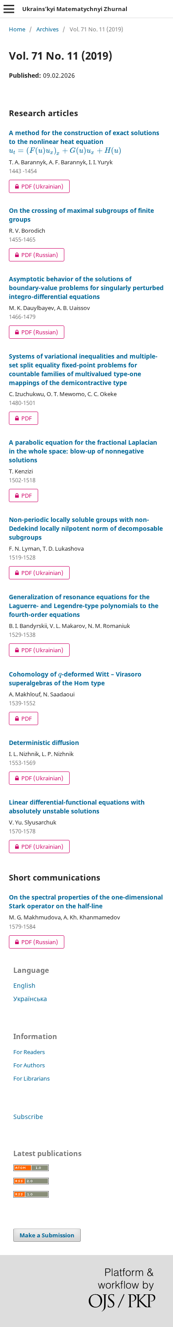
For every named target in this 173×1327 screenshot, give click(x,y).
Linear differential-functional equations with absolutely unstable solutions (77, 806)
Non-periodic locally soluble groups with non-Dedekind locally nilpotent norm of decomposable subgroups (86, 528)
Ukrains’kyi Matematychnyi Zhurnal (74, 9)
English (24, 985)
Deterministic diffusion (44, 742)
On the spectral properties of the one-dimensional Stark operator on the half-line (86, 901)
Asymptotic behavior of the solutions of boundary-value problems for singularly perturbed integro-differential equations (86, 288)
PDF (20, 418)
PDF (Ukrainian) (36, 186)
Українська (30, 998)
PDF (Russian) (33, 255)
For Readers (29, 1052)
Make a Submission (47, 1235)
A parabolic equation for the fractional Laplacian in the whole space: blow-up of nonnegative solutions (83, 451)
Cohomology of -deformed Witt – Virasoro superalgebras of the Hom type (75, 678)
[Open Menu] (9, 9)
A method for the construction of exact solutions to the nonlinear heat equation (84, 142)
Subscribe (28, 1116)
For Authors (29, 1065)
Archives (47, 29)
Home (17, 29)
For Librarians (31, 1078)
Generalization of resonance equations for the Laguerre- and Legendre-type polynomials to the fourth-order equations (83, 606)
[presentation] (65, 150)
